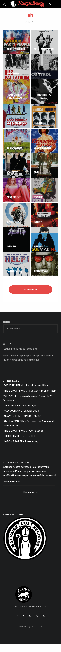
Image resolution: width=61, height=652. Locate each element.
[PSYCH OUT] (44, 190)
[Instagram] (23, 616)
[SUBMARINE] (44, 239)
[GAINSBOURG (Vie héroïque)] (44, 91)
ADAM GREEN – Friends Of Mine (22, 415)
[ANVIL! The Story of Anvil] (44, 42)
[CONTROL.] (44, 66)
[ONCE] (44, 165)
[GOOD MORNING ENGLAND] (16, 116)
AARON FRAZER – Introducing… (21, 441)
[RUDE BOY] (44, 215)
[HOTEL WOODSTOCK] (16, 141)
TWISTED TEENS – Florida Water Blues (25, 385)
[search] (54, 329)
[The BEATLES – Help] (16, 264)
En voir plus (30, 289)
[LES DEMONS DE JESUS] (44, 141)
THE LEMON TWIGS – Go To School (23, 430)
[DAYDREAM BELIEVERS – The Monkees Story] (16, 91)
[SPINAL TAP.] (16, 239)
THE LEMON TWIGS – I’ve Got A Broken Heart (29, 390)
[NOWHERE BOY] (16, 165)
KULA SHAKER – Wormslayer (19, 405)
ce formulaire (30, 348)
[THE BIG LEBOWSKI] (44, 264)
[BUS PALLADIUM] (16, 66)
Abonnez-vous (30, 492)
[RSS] (30, 616)
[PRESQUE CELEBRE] (16, 190)
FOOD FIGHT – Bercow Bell (19, 435)
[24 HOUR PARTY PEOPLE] (16, 42)
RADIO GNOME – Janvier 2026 (21, 410)
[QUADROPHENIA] (16, 215)
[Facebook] (17, 616)
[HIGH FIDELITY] (44, 116)
